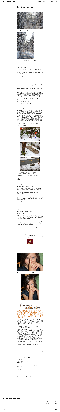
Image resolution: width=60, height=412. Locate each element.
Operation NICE (32, 319)
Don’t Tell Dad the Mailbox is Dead (27, 31)
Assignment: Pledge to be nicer (26, 272)
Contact (47, 1)
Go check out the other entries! (34, 237)
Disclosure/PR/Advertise (53, 1)
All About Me (40, 1)
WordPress (56, 409)
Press (44, 1)
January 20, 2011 (19, 246)
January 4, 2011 (19, 383)
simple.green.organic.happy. (9, 1)
